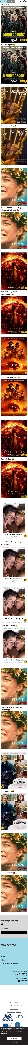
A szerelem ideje (7, 126)
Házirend (4, 960)
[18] (18, 210)
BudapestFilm (14, 1009)
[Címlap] (7, 1)
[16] (14, 44)
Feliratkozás (14, 932)
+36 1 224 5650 (22, 973)
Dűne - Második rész (9, 377)
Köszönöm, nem (13, 1042)
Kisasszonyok (6, 791)
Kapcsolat (4, 956)
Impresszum (5, 953)
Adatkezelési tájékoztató (14, 1012)
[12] (13, 791)
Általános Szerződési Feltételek (14, 1005)
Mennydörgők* (7, 45)
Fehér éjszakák (7, 873)
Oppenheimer (6, 459)
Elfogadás (14, 1038)
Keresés (17, 1)
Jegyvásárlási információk (9, 963)
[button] (21, 2)
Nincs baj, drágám (8, 625)
